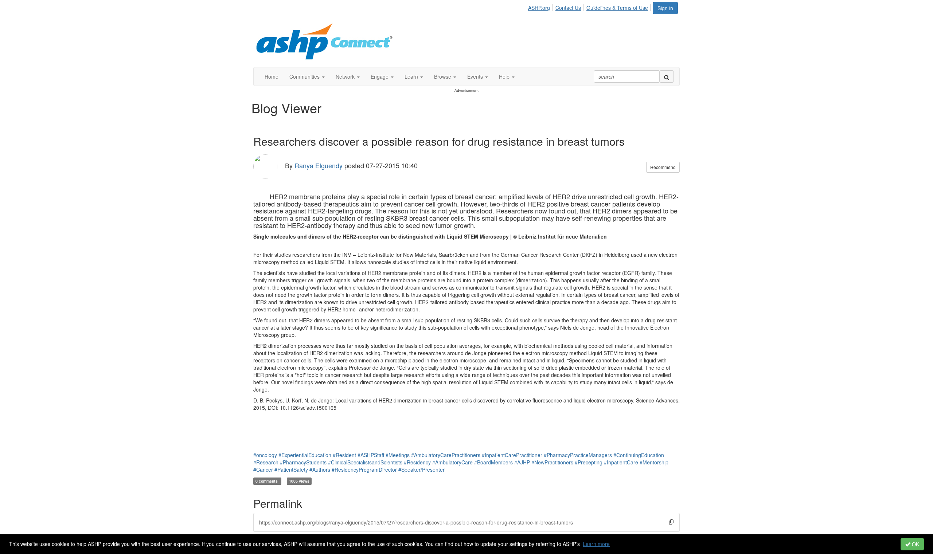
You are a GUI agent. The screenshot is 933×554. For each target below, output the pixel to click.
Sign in (665, 8)
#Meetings (398, 455)
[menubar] (590, 6)
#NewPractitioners (552, 462)
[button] (307, 76)
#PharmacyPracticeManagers (578, 455)
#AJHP (522, 462)
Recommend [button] (663, 167)
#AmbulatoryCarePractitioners (445, 455)
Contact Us (568, 7)
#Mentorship (654, 462)
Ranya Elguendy (318, 165)
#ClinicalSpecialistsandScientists (365, 462)
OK (914, 544)
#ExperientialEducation (304, 455)
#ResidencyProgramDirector (364, 469)
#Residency (417, 462)
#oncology (265, 455)
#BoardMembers (493, 462)
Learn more (596, 543)
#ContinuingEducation (638, 455)
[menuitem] (541, 6)
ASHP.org (539, 7)
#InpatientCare (621, 462)
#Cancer (263, 469)
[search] (666, 76)
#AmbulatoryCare (452, 462)
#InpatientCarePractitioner (512, 455)
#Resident (344, 455)
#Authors (319, 469)
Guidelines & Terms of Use (617, 7)
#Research (265, 462)
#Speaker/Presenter (421, 469)
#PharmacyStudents (303, 462)
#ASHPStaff (371, 455)
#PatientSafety (291, 469)
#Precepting (588, 462)
